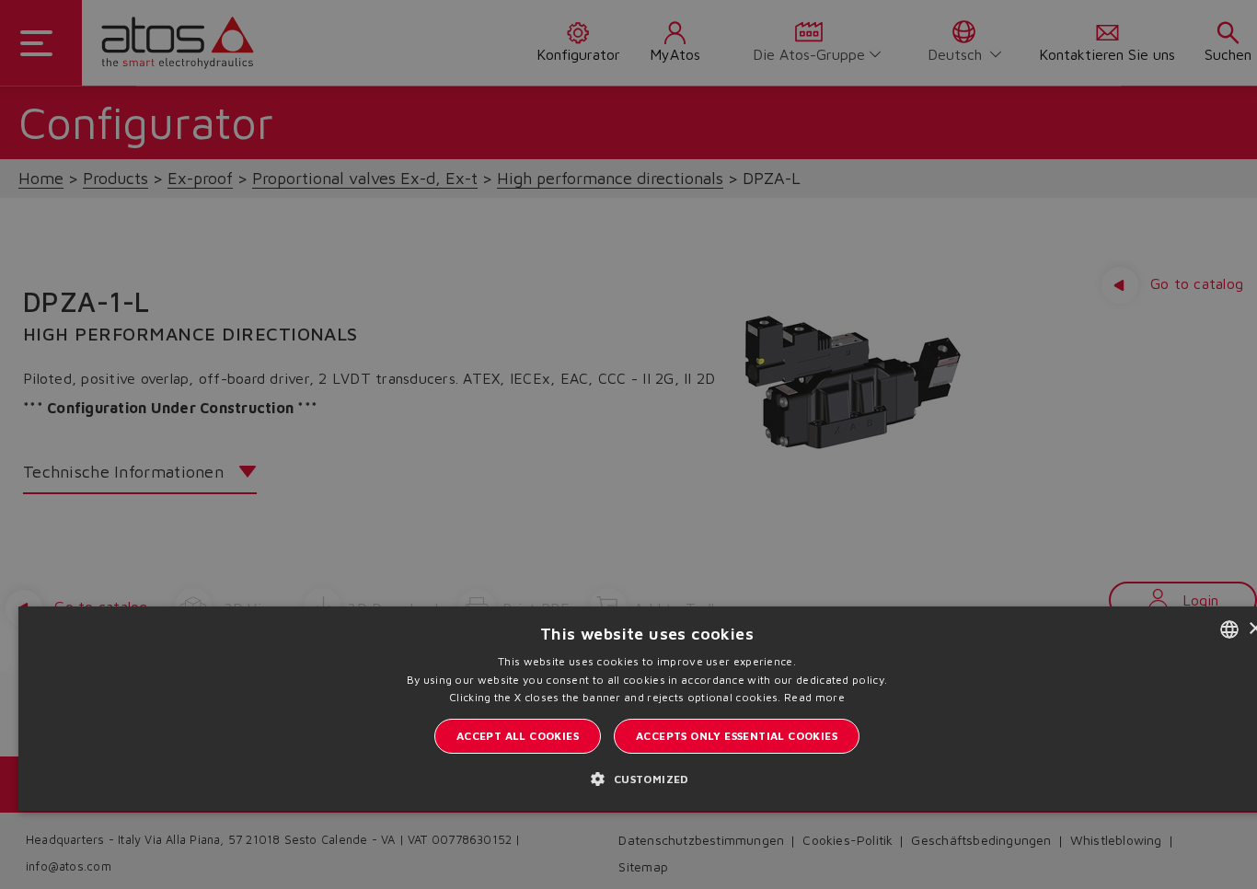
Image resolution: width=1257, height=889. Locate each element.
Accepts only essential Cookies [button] (736, 736)
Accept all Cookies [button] (517, 736)
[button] (646, 778)
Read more (814, 697)
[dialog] (628, 444)
